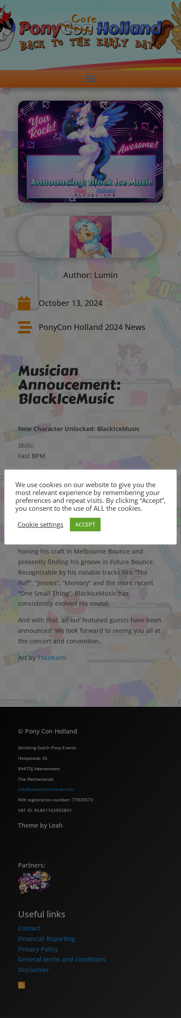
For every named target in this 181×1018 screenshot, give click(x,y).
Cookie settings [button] (40, 524)
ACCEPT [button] (85, 524)
